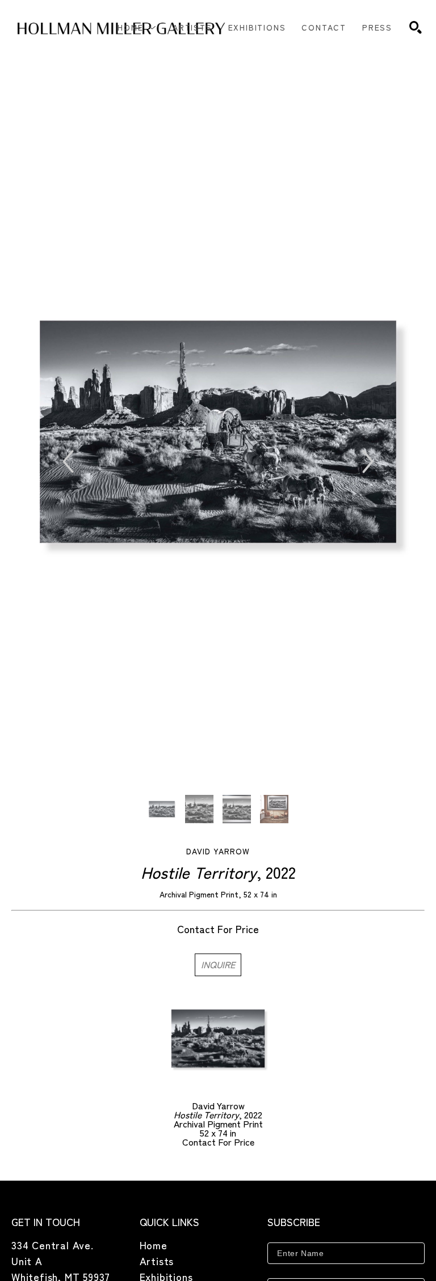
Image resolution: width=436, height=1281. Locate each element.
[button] (137, 27)
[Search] (415, 27)
